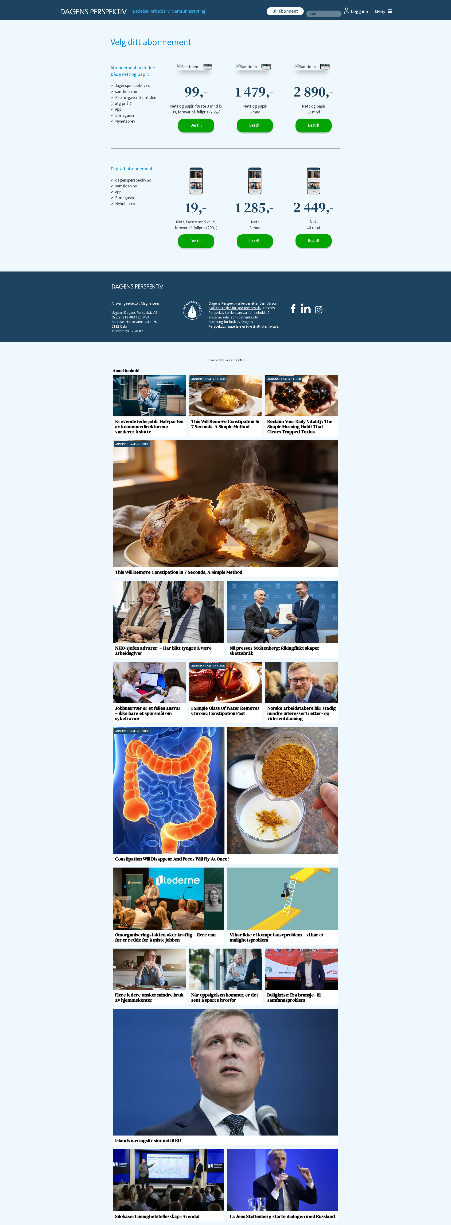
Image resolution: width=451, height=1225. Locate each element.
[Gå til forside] (92, 11)
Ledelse (140, 11)
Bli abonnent (285, 11)
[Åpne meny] (382, 11)
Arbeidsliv (160, 11)
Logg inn (359, 11)
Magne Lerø (150, 303)
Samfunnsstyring (189, 11)
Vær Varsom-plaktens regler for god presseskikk (244, 305)
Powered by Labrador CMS (225, 360)
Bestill (196, 125)
